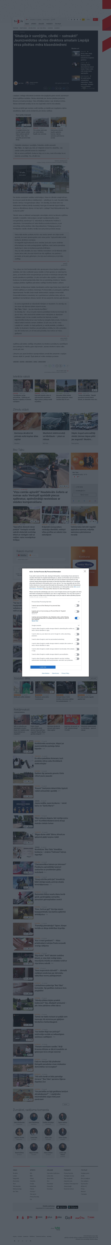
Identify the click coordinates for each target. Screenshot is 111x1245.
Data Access (55, 673)
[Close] (85, 571)
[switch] (77, 605)
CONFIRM (43, 667)
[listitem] (55, 602)
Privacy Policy (65, 673)
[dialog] (55, 622)
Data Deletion (45, 673)
